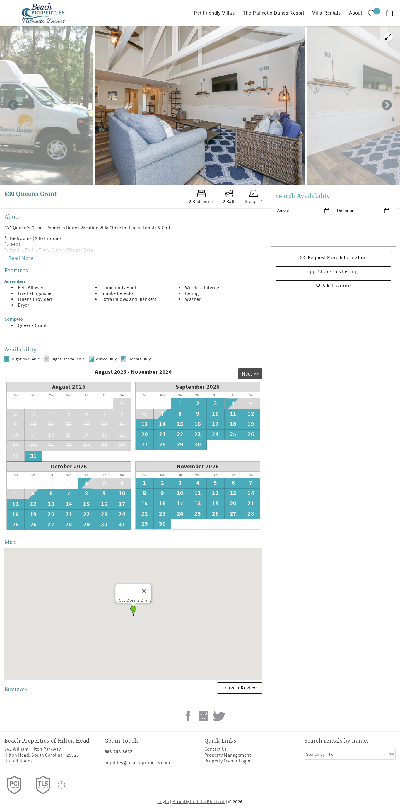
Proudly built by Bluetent (198, 802)
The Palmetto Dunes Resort (273, 13)
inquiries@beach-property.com (137, 763)
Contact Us (215, 749)
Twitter (219, 716)
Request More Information (337, 258)
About (355, 13)
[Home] (44, 13)
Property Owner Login (227, 761)
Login (163, 802)
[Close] (144, 591)
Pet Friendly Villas (214, 13)
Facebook (188, 716)
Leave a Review (239, 688)
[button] (133, 611)
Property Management (227, 755)
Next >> (250, 374)
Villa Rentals (326, 13)
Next (387, 105)
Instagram (203, 716)
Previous (13, 105)
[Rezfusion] (61, 785)
